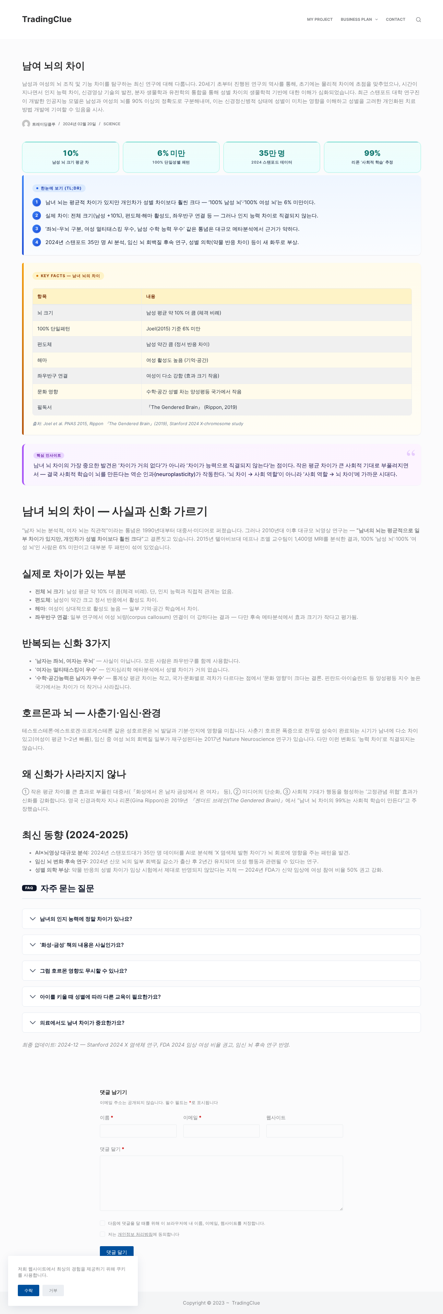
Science (111, 123)
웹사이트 (276, 1117)
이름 (106, 1117)
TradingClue (47, 19)
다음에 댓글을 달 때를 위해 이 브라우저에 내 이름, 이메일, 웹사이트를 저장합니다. (186, 1223)
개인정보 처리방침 (135, 1234)
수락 (28, 1290)
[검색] (418, 19)
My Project (320, 19)
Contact (395, 19)
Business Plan (356, 19)
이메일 (192, 1117)
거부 (53, 1290)
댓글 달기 (112, 1149)
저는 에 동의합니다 (143, 1234)
